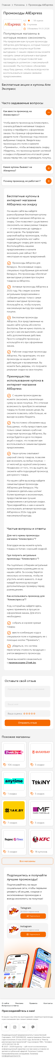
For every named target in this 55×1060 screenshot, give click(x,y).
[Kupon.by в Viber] (33, 1027)
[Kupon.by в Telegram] (5, 1027)
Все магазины (27, 861)
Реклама (19, 1003)
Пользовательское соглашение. (15, 1053)
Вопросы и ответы (10, 1005)
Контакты (48, 1003)
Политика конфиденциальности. (20, 1054)
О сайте (5, 1003)
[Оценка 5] (34, 713)
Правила (33, 1003)
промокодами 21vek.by (22, 662)
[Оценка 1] (24, 713)
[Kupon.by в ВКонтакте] (24, 1027)
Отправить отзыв (27, 723)
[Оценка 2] (27, 713)
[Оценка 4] (32, 713)
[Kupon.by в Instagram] (14, 1027)
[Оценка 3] (29, 713)
